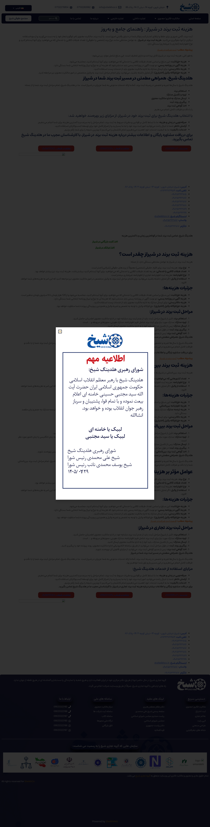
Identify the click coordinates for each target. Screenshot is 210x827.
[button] (60, 331)
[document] (105, 413)
